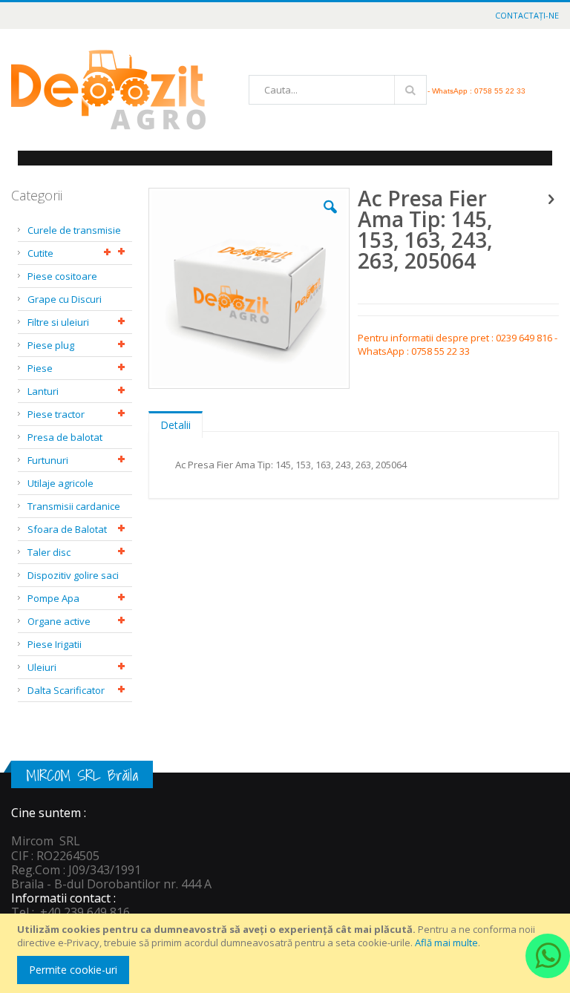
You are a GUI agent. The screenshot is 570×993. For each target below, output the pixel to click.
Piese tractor (56, 414)
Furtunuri (47, 460)
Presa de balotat (64, 437)
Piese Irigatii (54, 644)
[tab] (175, 421)
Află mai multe (446, 942)
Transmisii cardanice (73, 506)
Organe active (59, 621)
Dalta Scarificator (66, 690)
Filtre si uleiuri (58, 322)
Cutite (40, 253)
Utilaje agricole (60, 483)
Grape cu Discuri (64, 299)
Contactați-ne (527, 15)
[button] (330, 218)
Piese (40, 368)
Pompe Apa (53, 598)
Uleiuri (41, 667)
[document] (287, 953)
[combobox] (338, 90)
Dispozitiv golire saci (73, 575)
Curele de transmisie (74, 230)
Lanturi (43, 391)
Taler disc (49, 552)
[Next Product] (551, 198)
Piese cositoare (62, 276)
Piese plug (50, 345)
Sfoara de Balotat (67, 529)
